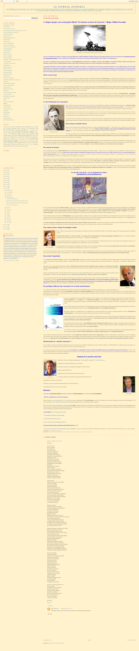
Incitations (23, 133)
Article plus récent (47, 640)
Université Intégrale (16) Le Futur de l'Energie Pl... (17, 203)
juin (8, 211)
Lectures (8, 137)
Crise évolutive (22, 126)
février (8, 220)
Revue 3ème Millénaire (9, 101)
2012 (6, 224)
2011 (6, 227)
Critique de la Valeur (8, 109)
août (8, 207)
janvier (8, 222)
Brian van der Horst (8, 56)
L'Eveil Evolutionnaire (9, 45)
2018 (6, 178)
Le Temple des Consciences (10, 63)
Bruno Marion (7, 76)
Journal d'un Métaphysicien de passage (12, 79)
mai (7, 214)
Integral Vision (7, 52)
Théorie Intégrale (75, 431)
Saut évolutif (16, 139)
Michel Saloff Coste (8, 74)
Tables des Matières (17, 144)
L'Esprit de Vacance (33, 135)
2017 (6, 180)
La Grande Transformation (11, 198)
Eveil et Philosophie (8, 70)
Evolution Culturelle (55, 431)
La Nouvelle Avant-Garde (9, 28)
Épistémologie (28, 130)
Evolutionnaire (65, 431)
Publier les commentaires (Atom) (57, 643)
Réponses (51, 605)
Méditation (16, 137)
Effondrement (7, 130)
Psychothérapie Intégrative (9, 37)
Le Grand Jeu (91, 105)
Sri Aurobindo (28, 142)
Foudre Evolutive (7, 36)
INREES (5, 103)
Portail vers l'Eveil (8, 54)
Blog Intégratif (7, 39)
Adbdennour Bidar (8, 72)
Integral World (7, 112)
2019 (6, 176)
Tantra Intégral (7, 26)
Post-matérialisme (33, 137)
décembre (9, 190)
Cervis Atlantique (7, 94)
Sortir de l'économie (30, 141)
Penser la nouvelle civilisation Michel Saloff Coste (54, 422)
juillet (8, 209)
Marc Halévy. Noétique (9, 78)
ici (86, 326)
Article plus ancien (131, 640)
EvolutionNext (7, 41)
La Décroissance (7, 107)
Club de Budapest (7, 50)
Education (32, 128)
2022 (6, 170)
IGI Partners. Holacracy (9, 89)
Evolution (8, 132)
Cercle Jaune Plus (7, 61)
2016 (6, 182)
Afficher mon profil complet (11, 260)
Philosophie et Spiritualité (9, 96)
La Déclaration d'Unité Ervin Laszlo (52, 418)
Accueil (89, 640)
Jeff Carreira (6, 114)
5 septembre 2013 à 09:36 (56, 441)
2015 (6, 184)
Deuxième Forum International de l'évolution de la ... (17, 200)
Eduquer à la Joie (7, 87)
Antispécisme (6, 126)
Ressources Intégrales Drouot (10, 92)
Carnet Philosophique (8, 34)
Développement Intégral (9, 25)
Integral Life (6, 116)
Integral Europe (7, 65)
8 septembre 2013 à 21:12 (66, 608)
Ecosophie (23, 128)
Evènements (35, 130)
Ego (14, 130)
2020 (6, 174)
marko (48, 441)
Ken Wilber (69, 274)
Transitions (13, 146)
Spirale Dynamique (8, 67)
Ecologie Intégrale (11, 128)
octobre (8, 195)
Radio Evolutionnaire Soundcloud (11, 32)
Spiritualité (19, 142)
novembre (9, 192)
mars (8, 218)
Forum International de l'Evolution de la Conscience (15, 30)
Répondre (49, 602)
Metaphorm (6, 90)
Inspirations (32, 133)
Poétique (23, 137)
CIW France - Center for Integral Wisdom (12, 59)
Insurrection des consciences (11, 135)
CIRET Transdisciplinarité (9, 83)
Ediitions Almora (7, 68)
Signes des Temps (25, 139)
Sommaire (20, 141)
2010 (6, 229)
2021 (6, 172)
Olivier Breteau (54, 608)
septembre (9, 197)
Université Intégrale (86, 431)
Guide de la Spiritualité (9, 43)
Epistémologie (20, 130)
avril (8, 216)
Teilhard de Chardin (28, 144)
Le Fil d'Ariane (7, 98)
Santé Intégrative (7, 105)
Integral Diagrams (7, 118)
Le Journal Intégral (69, 6)
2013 (6, 188)
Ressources (9, 139)
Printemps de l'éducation (9, 85)
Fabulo (5, 99)
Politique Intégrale (8, 58)
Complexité (13, 126)
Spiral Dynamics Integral (9, 120)
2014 (6, 186)
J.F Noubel (6, 81)
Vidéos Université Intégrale (9, 47)
